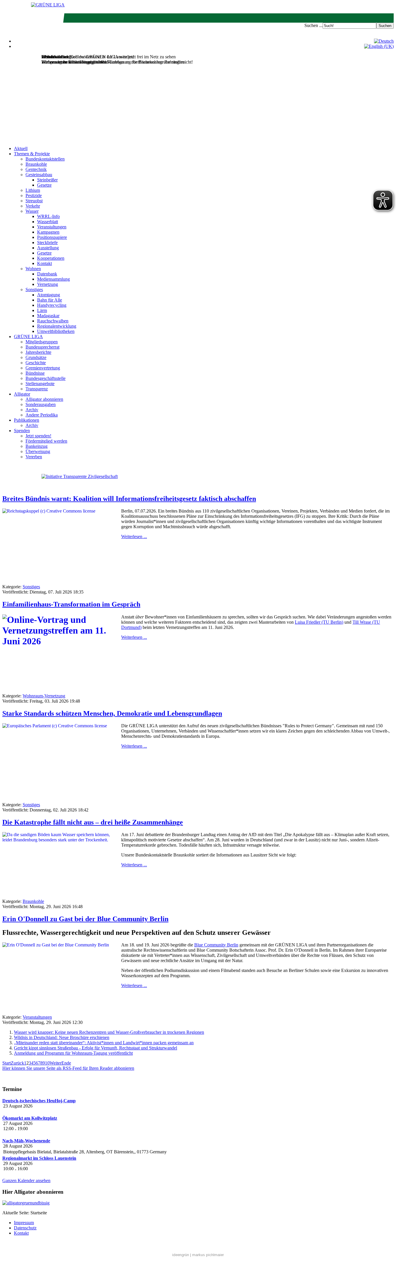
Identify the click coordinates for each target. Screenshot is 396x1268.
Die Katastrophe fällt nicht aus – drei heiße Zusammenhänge (92, 822)
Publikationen (26, 420)
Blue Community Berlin (216, 944)
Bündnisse (35, 373)
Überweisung (38, 451)
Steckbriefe (47, 242)
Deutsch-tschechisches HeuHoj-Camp (39, 1100)
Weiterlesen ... (134, 536)
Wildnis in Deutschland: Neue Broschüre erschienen (61, 1037)
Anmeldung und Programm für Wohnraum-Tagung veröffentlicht (73, 1053)
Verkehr (33, 205)
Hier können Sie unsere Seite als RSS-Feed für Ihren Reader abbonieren (68, 1068)
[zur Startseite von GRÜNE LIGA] (48, 4)
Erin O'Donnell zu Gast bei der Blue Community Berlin (85, 919)
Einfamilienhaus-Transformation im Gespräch (71, 604)
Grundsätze (36, 357)
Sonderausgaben (41, 404)
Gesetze (44, 185)
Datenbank (47, 273)
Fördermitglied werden (46, 441)
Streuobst (34, 200)
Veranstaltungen (51, 226)
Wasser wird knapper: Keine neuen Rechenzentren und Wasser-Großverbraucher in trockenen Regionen (109, 1032)
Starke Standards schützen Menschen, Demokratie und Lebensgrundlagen (112, 713)
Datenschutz (25, 1227)
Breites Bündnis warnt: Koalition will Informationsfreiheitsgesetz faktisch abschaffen (129, 498)
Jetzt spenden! (38, 435)
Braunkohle (36, 164)
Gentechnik (36, 169)
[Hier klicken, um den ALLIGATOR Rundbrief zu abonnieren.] (198, 1203)
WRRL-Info (48, 216)
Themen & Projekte (32, 153)
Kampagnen (48, 232)
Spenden (22, 430)
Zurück (17, 1062)
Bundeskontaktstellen (45, 158)
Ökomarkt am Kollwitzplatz (29, 1118)
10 (47, 1062)
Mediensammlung (53, 279)
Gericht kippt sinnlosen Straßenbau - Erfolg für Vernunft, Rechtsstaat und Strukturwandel (95, 1047)
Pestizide (34, 195)
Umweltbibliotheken (56, 331)
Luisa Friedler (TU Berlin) (319, 622)
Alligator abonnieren (44, 399)
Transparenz (37, 388)
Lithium (33, 190)
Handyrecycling (51, 305)
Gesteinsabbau (39, 174)
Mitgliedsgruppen (42, 341)
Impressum (24, 1222)
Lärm (42, 310)
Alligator (22, 394)
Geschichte (36, 362)
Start (6, 1062)
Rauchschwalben (52, 320)
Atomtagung (48, 294)
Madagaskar (48, 315)
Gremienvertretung (43, 367)
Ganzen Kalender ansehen (26, 1180)
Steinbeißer (47, 179)
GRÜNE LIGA (28, 336)
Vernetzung (47, 284)
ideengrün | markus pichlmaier (198, 1255)
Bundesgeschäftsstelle (46, 378)
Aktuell (21, 148)
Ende (66, 1062)
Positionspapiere (52, 237)
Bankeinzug (37, 446)
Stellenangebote (40, 383)
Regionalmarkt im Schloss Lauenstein (39, 1158)
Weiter (55, 1062)
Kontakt (44, 263)
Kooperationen (50, 258)
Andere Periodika (42, 414)
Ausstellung (48, 247)
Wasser (32, 211)
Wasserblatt (47, 221)
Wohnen (33, 268)
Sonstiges (34, 289)
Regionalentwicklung (56, 326)
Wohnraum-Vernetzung (44, 695)
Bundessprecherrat (42, 346)
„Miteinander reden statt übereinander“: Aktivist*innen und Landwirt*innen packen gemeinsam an (104, 1042)
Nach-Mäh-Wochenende (26, 1140)
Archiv (32, 409)
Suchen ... (313, 25)
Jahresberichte (38, 352)
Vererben (34, 456)
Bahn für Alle (49, 299)
